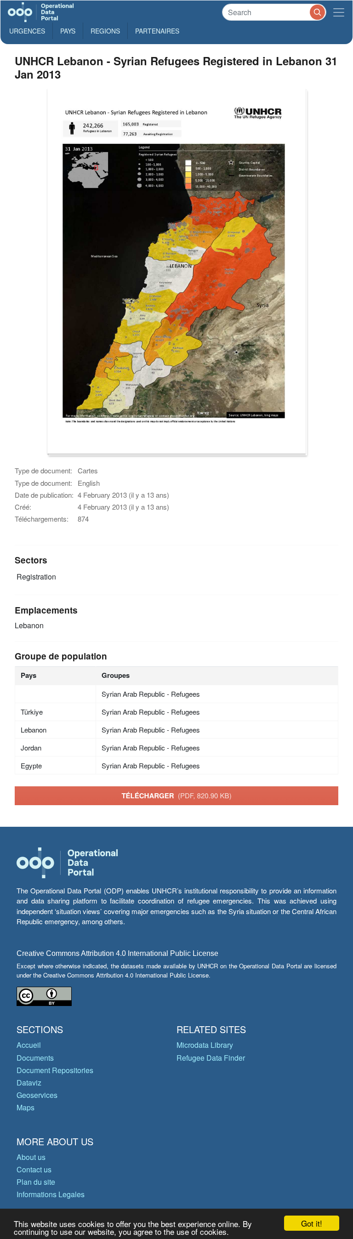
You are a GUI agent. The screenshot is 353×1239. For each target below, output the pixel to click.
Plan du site (36, 1181)
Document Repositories (55, 1070)
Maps (25, 1107)
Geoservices (37, 1095)
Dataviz (29, 1082)
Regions (105, 30)
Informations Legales (51, 1194)
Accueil (29, 1045)
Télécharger (176, 795)
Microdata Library (204, 1045)
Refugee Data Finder (210, 1057)
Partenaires (157, 30)
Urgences (27, 30)
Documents (35, 1057)
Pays (67, 30)
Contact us (34, 1169)
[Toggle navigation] (338, 12)
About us (31, 1157)
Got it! (311, 1223)
